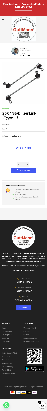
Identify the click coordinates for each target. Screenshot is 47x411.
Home (4, 328)
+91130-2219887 (23, 291)
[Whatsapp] (6, 405)
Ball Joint (27, 331)
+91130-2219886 (23, 282)
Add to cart (25, 170)
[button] (3, 19)
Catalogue (6, 335)
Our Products (7, 331)
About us (5, 338)
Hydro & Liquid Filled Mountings (9, 354)
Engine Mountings (30, 338)
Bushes (26, 335)
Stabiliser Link (15, 136)
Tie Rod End (6, 370)
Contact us (6, 341)
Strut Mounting (7, 366)
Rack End (5, 360)
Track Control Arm (8, 373)
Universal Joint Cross (31, 328)
